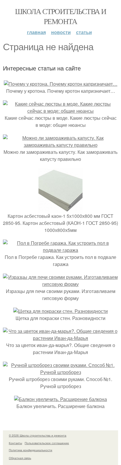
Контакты (15, 443)
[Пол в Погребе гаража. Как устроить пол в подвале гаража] (60, 250)
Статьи (84, 32)
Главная (36, 32)
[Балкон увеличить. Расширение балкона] (60, 399)
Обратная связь (20, 458)
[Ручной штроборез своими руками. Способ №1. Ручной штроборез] (60, 372)
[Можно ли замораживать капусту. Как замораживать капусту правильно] (60, 144)
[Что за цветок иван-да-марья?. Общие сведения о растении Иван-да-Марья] (60, 338)
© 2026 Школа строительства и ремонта (37, 435)
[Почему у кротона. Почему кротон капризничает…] (60, 83)
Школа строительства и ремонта (60, 16)
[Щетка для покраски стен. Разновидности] (60, 311)
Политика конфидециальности (30, 450)
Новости (61, 32)
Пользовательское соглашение (47, 443)
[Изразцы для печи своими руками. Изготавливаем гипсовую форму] (60, 284)
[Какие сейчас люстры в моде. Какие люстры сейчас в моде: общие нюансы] (60, 110)
